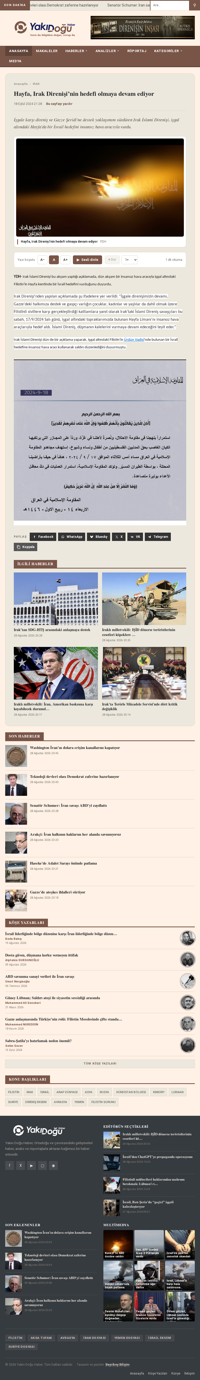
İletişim (189, 1373)
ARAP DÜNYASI (67, 1092)
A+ (65, 260)
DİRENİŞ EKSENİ (36, 1102)
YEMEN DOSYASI (127, 1338)
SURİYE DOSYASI (21, 1347)
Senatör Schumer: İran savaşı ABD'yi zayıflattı (137, 5)
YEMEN (79, 1102)
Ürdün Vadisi (134, 340)
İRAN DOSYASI (94, 1338)
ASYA (88, 1092)
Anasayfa (21, 84)
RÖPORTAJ (136, 51)
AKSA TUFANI (41, 1338)
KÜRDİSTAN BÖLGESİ (131, 1092)
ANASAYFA (18, 51)
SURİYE (13, 1102)
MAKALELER (47, 51)
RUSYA (104, 1092)
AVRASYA (60, 1102)
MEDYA (15, 61)
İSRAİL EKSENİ (159, 1338)
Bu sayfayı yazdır (59, 104)
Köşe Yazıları (157, 1373)
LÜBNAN (178, 1092)
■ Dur (112, 259)
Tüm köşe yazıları (100, 1063)
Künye (175, 1373)
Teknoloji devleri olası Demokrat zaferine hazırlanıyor (46, 5)
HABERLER (76, 51)
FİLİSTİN (13, 1092)
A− (42, 260)
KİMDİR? (158, 1092)
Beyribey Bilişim (117, 1364)
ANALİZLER (108, 51)
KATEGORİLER (168, 51)
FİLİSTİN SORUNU (103, 1102)
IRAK (36, 84)
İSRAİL (44, 1092)
